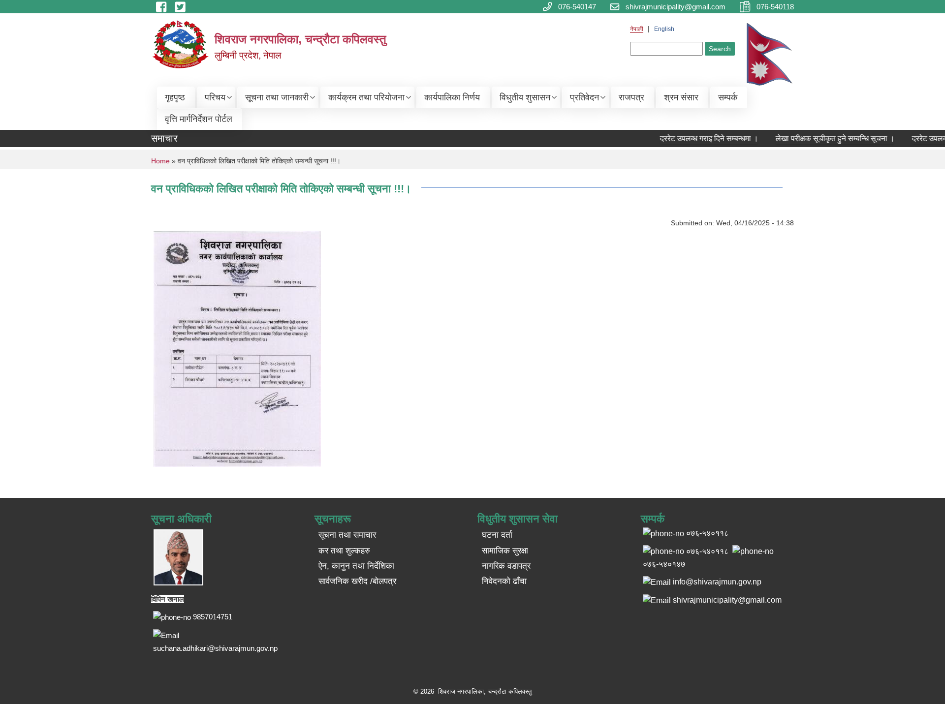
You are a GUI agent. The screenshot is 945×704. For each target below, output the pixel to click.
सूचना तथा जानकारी (277, 97)
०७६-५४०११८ (707, 551)
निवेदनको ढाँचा (504, 581)
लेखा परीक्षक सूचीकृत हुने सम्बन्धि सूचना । (826, 138)
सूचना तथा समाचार (347, 535)
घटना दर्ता (497, 535)
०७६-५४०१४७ (664, 564)
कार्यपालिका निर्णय (452, 97)
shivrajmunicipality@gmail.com (727, 600)
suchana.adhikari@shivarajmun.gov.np (215, 648)
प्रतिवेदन (584, 97)
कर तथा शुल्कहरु (344, 550)
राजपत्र (631, 97)
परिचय (215, 97)
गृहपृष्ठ (175, 97)
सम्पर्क (727, 97)
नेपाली (636, 29)
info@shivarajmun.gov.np (717, 582)
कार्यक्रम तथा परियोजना (366, 97)
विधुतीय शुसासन (525, 97)
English (664, 29)
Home (160, 161)
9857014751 (212, 616)
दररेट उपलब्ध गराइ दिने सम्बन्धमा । (701, 138)
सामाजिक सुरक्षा (505, 550)
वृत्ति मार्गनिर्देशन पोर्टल (198, 119)
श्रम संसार (681, 97)
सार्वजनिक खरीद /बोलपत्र (357, 581)
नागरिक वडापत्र (506, 566)
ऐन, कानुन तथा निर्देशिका (356, 566)
